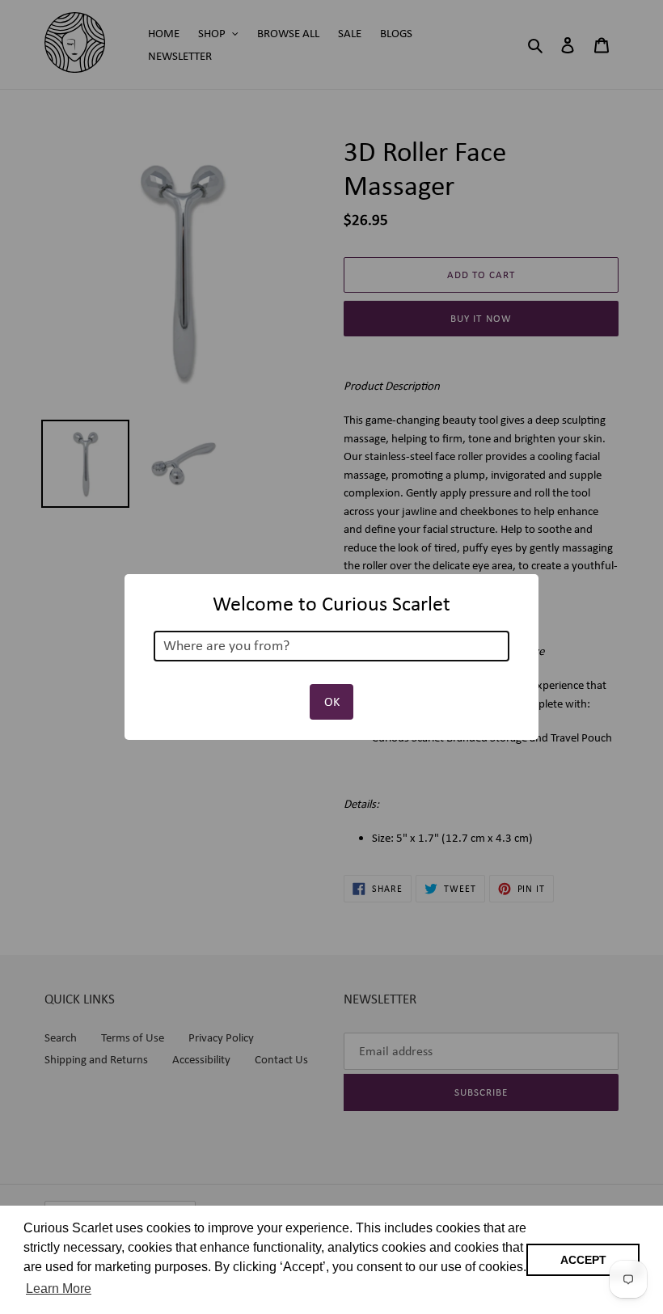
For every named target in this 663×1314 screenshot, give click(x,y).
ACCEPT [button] (583, 1259)
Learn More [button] (58, 1288)
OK (332, 701)
